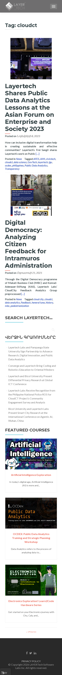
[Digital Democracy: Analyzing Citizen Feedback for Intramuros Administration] (31, 194)
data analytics (12, 302)
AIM (42, 158)
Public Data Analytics (36, 165)
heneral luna (38, 302)
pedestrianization (20, 305)
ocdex (8, 165)
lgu (50, 162)
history (49, 302)
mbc (7, 305)
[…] (37, 153)
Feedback (26, 302)
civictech (50, 158)
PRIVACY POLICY (31, 661)
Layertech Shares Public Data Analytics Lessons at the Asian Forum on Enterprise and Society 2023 (29, 107)
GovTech (32, 162)
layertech (43, 162)
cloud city (38, 299)
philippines (18, 165)
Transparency (12, 168)
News (19, 158)
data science (20, 162)
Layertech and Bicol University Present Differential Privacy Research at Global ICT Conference (30, 380)
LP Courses (32, 632)
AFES (36, 158)
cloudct (9, 162)
